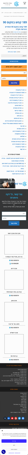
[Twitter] (19, 418)
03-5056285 (15, 263)
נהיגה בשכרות (21, 128)
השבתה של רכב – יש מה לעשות (15, 171)
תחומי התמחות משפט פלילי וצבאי (12, 123)
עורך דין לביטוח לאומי (18, 174)
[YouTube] (12, 418)
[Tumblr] (5, 418)
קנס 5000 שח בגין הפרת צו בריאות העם (13, 163)
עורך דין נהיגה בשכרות (15, 98)
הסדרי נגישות (23, 410)
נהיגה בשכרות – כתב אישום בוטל (19, 372)
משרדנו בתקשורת (20, 134)
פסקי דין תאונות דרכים (18, 144)
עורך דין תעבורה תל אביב (15, 103)
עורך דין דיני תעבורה (16, 95)
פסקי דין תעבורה (20, 147)
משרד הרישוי (18, 110)
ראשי (26, 12)
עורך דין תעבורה (20, 90)
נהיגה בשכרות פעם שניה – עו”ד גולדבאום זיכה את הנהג (14, 376)
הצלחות (22, 136)
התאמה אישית (14, 449)
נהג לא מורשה (18, 118)
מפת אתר (24, 407)
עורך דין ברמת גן (23, 377)
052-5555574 (15, 260)
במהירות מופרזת (17, 32)
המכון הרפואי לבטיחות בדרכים (13, 121)
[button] (2, 430)
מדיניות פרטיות (17, 452)
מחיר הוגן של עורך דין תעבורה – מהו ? (18, 379)
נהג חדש (19, 116)
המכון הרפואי (23, 399)
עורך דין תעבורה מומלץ (21, 384)
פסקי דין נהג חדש (8, 12)
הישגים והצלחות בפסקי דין (18, 12)
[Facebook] (23, 418)
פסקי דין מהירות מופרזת (18, 141)
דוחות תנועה (18, 105)
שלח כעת (14, 83)
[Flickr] (8, 418)
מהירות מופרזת (17, 108)
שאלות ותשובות (23, 406)
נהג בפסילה (18, 113)
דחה (14, 445)
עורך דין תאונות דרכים (16, 100)
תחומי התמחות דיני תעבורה (17, 92)
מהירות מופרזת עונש (22, 369)
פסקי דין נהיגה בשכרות (18, 139)
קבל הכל (14, 441)
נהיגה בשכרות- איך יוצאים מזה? (19, 404)
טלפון (25, 75)
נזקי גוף (22, 126)
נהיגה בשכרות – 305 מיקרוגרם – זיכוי (18, 374)
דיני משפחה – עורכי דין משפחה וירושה (18, 412)
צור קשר (22, 149)
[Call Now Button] (3, 452)
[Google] (15, 418)
